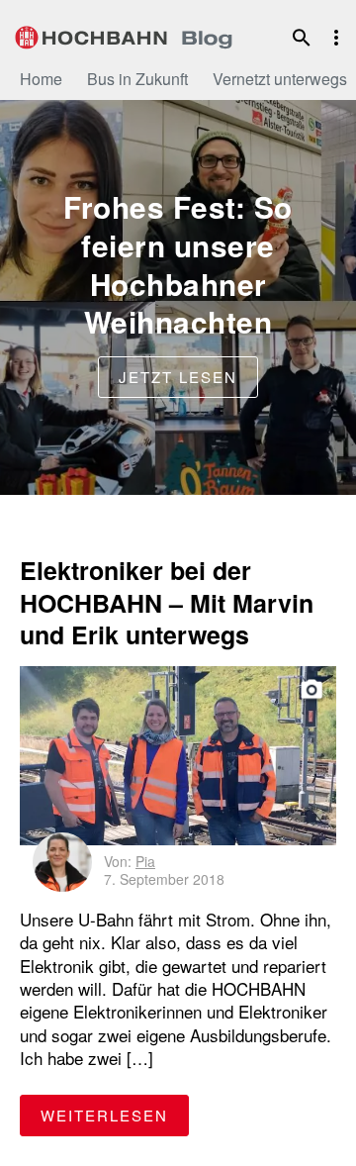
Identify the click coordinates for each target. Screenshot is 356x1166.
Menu (336, 37)
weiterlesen (115, 1114)
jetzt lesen (178, 376)
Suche (301, 37)
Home (41, 78)
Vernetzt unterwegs (280, 78)
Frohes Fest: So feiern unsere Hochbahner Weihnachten (178, 264)
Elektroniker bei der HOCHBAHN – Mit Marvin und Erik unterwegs (166, 602)
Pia (145, 861)
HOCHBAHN (123, 34)
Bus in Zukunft (137, 78)
